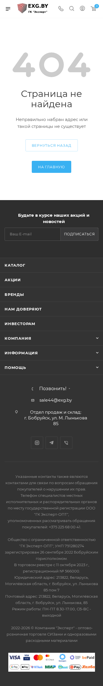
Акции (13, 279)
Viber (66, 443)
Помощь (15, 367)
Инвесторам (20, 323)
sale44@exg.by (55, 400)
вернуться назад (52, 145)
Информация (21, 353)
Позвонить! (52, 388)
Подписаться (79, 234)
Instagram (37, 443)
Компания (18, 338)
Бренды (14, 294)
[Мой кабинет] (82, 9)
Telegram (51, 443)
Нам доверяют (23, 309)
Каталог (15, 265)
